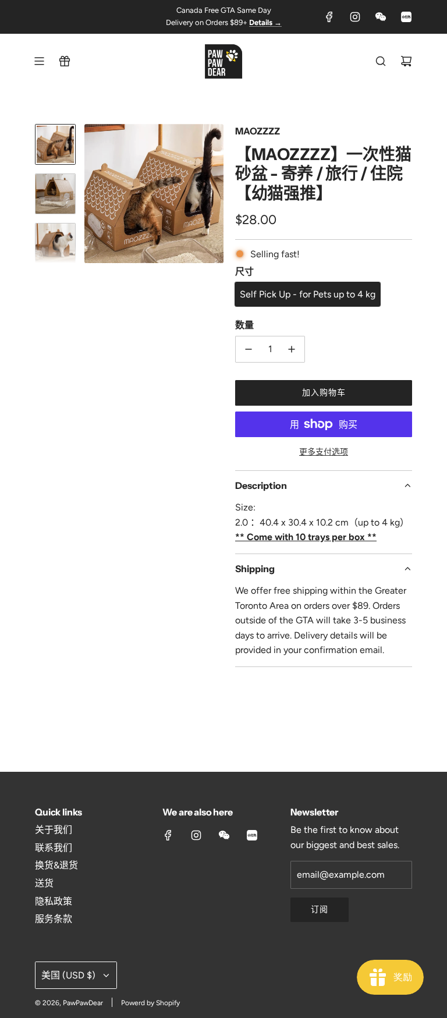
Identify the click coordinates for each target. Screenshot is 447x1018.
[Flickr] (380, 17)
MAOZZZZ (257, 131)
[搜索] (380, 61)
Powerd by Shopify (150, 1003)
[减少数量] (248, 349)
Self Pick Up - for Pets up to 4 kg (307, 294)
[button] (93, 194)
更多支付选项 (323, 452)
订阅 (319, 909)
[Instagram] (355, 17)
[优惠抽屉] (64, 61)
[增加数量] (291, 349)
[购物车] (406, 61)
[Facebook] (329, 17)
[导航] (39, 61)
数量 (244, 325)
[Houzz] (406, 17)
